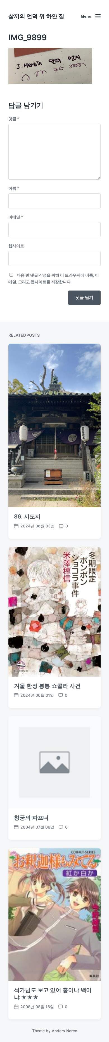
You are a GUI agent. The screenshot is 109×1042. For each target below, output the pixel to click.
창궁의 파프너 (31, 817)
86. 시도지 (27, 516)
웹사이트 (16, 245)
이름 (13, 188)
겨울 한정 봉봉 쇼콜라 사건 (47, 685)
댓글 (13, 118)
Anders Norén (64, 1030)
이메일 (15, 217)
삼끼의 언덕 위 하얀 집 (36, 16)
